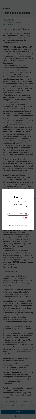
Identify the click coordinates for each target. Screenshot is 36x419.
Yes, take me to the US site (16, 214)
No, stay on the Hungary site (17, 217)
